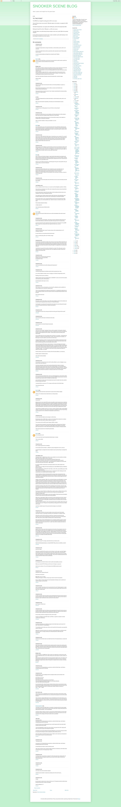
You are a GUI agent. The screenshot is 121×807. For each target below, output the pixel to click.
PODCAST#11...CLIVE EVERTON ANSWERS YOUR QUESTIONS (76, 151)
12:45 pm (37, 544)
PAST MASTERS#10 (76, 145)
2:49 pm (37, 736)
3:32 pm (37, 151)
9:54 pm (37, 306)
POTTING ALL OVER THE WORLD (76, 235)
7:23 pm (37, 765)
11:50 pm (37, 319)
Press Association (76, 37)
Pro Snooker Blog (76, 32)
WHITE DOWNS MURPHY (76, 210)
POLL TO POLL (76, 106)
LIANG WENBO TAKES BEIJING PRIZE (76, 195)
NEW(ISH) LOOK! (76, 158)
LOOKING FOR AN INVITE (76, 217)
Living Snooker (76, 61)
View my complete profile (76, 25)
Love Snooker (75, 43)
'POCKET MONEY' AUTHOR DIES (76, 162)
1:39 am (37, 590)
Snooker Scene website (77, 29)
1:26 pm (37, 395)
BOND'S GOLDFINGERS (76, 128)
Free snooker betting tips (77, 73)
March (75, 245)
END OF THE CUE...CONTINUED (76, 119)
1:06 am (37, 582)
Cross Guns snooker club (77, 72)
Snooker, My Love (76, 42)
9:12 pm (37, 785)
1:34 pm (37, 79)
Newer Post (35, 790)
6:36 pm (37, 225)
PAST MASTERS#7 (76, 238)
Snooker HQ (75, 50)
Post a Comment (37, 788)
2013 (75, 84)
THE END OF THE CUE (76, 156)
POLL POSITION (76, 131)
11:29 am (37, 688)
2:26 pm (37, 430)
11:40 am (37, 702)
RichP (37, 125)
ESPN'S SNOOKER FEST (76, 202)
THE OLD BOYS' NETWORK (76, 229)
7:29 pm (37, 266)
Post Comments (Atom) (41, 792)
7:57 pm (37, 296)
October (75, 96)
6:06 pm (37, 214)
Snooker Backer (76, 38)
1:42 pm (37, 93)
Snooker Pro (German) (77, 74)
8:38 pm (37, 774)
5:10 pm (37, 751)
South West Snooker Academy (78, 63)
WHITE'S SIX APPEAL (76, 191)
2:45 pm (37, 715)
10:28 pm (37, 312)
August (75, 100)
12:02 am (37, 325)
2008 (75, 250)
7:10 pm (37, 260)
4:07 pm (37, 164)
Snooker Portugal (76, 41)
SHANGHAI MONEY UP (76, 104)
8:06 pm (37, 567)
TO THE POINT (76, 232)
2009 (75, 90)
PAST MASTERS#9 (76, 183)
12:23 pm (37, 619)
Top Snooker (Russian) (77, 45)
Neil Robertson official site (77, 54)
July (75, 102)
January (75, 248)
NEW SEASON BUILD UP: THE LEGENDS (76, 138)
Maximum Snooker (76, 47)
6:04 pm (37, 208)
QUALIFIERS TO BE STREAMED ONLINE (76, 112)
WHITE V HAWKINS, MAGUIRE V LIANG (76, 206)
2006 (75, 253)
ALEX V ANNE (76, 147)
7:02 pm (37, 640)
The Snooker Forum (76, 46)
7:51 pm (37, 282)
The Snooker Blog (76, 58)
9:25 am (37, 599)
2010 (75, 89)
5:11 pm (37, 507)
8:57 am (37, 662)
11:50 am (37, 605)
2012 (75, 86)
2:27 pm (37, 109)
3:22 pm (37, 131)
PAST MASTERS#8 (76, 220)
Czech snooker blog (76, 68)
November (76, 94)
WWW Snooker (76, 33)
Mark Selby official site (77, 55)
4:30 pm (37, 182)
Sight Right (75, 76)
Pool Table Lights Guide (77, 78)
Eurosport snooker (76, 34)
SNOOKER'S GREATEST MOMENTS (76, 199)
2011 (75, 87)
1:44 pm (37, 412)
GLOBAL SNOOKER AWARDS (76, 223)
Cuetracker (75, 60)
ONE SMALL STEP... (76, 180)
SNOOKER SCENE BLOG (55, 6)
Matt (36, 154)
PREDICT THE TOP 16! (76, 188)
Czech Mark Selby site (77, 69)
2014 (75, 83)
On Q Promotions (76, 64)
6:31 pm (37, 524)
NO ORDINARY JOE (76, 213)
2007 (75, 251)
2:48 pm (37, 440)
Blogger (79, 798)
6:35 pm (37, 759)
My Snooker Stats (76, 67)
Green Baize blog (76, 59)
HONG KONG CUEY (76, 186)
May (75, 242)
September (76, 98)
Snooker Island (76, 49)
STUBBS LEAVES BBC (76, 177)
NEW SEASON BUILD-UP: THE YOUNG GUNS (76, 123)
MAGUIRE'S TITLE (76, 109)
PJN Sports (75, 77)
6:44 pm (37, 251)
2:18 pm (37, 103)
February (76, 246)
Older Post (66, 790)
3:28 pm (37, 142)
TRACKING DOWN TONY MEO (76, 134)
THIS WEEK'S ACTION (76, 165)
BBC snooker (75, 36)
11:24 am (37, 669)
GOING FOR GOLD (76, 142)
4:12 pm (37, 452)
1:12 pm (37, 55)
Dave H (37, 390)
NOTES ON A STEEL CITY (76, 115)
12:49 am (37, 357)
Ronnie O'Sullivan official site (78, 51)
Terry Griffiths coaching (77, 65)
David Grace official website (78, 56)
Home (51, 790)
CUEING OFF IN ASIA (76, 226)
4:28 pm (37, 174)
